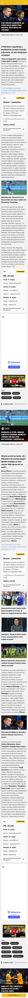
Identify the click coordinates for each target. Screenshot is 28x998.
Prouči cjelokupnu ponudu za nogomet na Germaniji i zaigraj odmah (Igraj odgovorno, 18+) (14, 90)
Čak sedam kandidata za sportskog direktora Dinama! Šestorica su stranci (13, 734)
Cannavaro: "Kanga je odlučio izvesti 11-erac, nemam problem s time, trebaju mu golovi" (13, 636)
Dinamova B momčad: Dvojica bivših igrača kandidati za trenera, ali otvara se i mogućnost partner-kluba (14, 610)
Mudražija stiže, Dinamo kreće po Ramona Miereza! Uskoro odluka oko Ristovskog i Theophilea (13, 199)
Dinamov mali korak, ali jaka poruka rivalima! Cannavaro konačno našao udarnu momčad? (13, 663)
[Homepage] (25, 3)
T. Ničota (7, 428)
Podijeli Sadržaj (13, 995)
